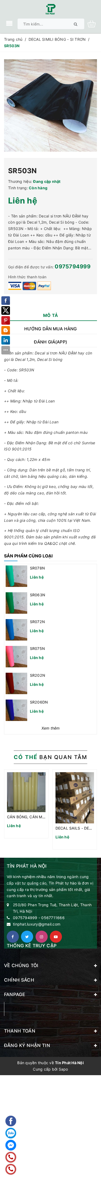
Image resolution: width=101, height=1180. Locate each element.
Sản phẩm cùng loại (28, 555)
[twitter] (27, 937)
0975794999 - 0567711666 (39, 917)
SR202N (37, 675)
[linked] (56, 937)
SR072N (37, 621)
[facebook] (13, 937)
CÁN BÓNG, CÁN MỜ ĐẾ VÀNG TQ (38, 817)
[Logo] (50, 8)
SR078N (37, 568)
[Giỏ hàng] (94, 23)
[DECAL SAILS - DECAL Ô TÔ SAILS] (74, 797)
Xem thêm (50, 728)
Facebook (22, 1008)
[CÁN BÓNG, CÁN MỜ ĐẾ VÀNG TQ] (26, 792)
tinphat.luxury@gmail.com (36, 924)
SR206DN (39, 702)
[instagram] (42, 937)
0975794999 (72, 266)
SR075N (37, 648)
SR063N (37, 595)
